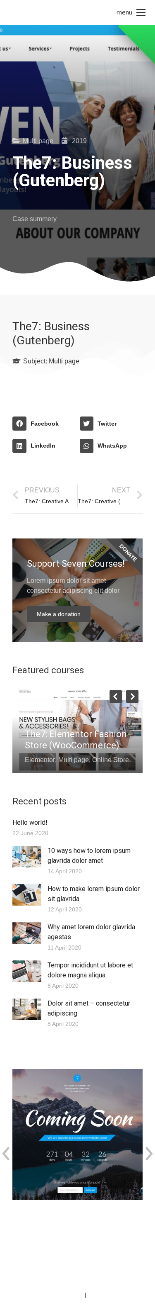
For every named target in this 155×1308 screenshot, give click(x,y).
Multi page (38, 140)
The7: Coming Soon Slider (65, 1217)
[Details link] (31, 714)
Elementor (40, 759)
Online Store (110, 759)
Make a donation (59, 614)
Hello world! (30, 822)
